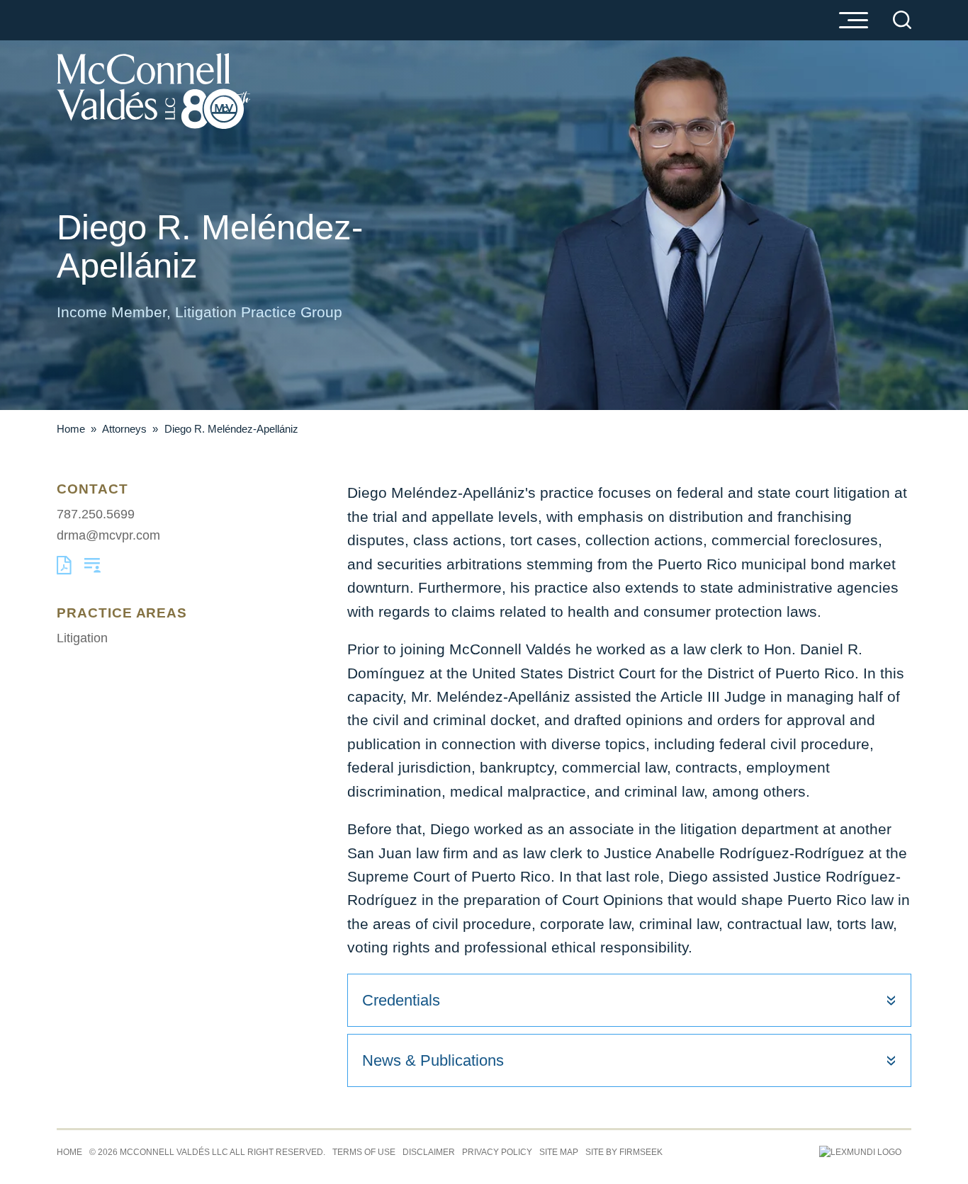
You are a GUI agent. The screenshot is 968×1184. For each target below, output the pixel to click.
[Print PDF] (64, 570)
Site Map (558, 1152)
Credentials (401, 1000)
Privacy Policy (497, 1152)
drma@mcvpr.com (108, 535)
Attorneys (124, 429)
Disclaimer (429, 1152)
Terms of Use (363, 1152)
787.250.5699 (96, 513)
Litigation (82, 637)
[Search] (902, 20)
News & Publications (433, 1060)
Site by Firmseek (624, 1152)
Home (71, 429)
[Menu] (853, 21)
